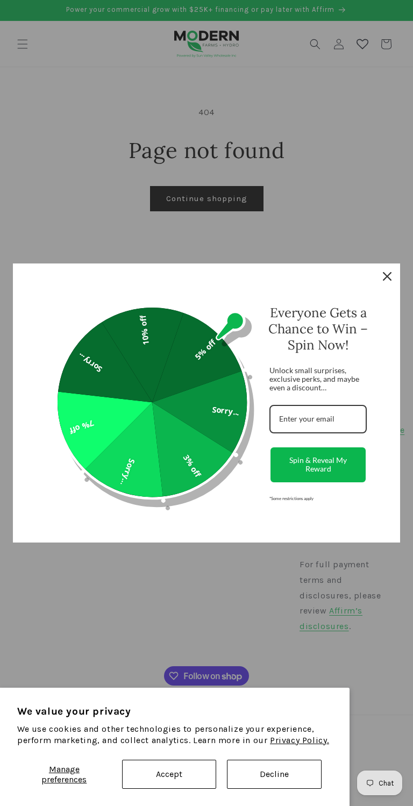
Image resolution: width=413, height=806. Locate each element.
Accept (169, 774)
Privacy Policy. (299, 740)
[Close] (387, 276)
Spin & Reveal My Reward (318, 464)
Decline (274, 774)
